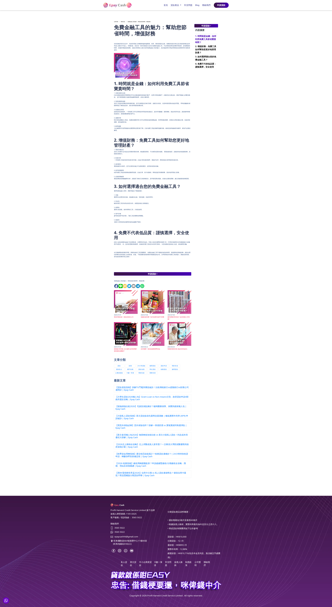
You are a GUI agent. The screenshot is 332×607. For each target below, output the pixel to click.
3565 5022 (119, 527)
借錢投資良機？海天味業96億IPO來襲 (152, 317)
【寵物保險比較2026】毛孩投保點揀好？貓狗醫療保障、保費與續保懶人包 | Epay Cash (151, 407)
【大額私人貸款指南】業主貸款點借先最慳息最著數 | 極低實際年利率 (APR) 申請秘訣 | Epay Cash (152, 417)
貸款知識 (141, 369)
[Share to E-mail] (133, 285)
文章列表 (116, 21)
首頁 (166, 5)
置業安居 (153, 373)
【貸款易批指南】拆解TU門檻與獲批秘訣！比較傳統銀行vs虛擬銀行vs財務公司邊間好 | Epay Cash (152, 388)
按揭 (130, 366)
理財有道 (123, 21)
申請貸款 (221, 5)
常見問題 (188, 5)
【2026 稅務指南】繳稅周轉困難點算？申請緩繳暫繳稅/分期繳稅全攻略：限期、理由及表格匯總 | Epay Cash (151, 464)
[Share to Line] (120, 285)
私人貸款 (124, 564)
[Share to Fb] (116, 285)
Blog (197, 5)
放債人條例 (178, 564)
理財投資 (141, 373)
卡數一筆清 (130, 373)
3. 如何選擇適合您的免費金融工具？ (205, 58)
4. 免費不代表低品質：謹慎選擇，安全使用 (205, 65)
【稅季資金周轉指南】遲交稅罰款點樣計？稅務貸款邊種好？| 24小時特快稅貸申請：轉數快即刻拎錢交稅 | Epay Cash (152, 455)
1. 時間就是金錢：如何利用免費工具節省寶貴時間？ (205, 39)
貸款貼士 (119, 369)
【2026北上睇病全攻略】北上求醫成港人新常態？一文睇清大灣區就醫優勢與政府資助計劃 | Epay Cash (152, 445)
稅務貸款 (164, 369)
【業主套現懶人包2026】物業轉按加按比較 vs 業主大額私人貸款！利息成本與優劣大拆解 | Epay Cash (152, 436)
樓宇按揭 (130, 369)
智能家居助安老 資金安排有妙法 (177, 349)
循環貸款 (153, 366)
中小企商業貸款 (145, 564)
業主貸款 (133, 564)
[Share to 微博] (124, 285)
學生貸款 (153, 369)
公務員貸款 (119, 373)
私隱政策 (188, 564)
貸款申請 (164, 366)
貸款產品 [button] (175, 5)
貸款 (119, 366)
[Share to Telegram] (137, 285)
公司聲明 (198, 564)
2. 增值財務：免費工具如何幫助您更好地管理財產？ (205, 49)
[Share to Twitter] (129, 285)
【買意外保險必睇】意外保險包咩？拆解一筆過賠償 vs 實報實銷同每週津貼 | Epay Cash (151, 426)
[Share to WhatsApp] (142, 285)
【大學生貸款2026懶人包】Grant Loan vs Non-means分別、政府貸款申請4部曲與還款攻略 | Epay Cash (152, 398)
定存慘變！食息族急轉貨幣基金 (150, 349)
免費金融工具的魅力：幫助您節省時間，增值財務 (139, 21)
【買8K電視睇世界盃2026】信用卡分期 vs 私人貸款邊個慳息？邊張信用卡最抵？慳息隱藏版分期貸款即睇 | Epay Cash (151, 474)
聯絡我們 (206, 5)
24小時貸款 (141, 366)
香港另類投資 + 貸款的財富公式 (123, 317)
